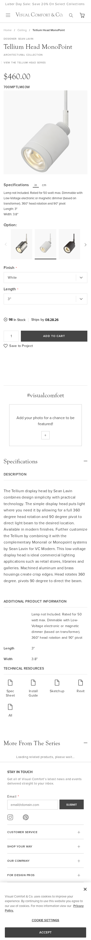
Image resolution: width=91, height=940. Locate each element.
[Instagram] (10, 817)
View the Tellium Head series (25, 62)
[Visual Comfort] (39, 15)
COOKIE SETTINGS (45, 920)
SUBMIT (71, 804)
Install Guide (33, 693)
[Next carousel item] (84, 244)
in (35, 185)
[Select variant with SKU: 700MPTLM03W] (45, 244)
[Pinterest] (26, 817)
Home (8, 30)
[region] (45, 911)
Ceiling (22, 30)
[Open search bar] (71, 15)
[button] (82, 15)
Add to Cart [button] (54, 336)
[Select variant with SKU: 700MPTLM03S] (21, 244)
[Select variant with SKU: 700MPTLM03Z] (69, 244)
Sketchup (57, 691)
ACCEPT (45, 932)
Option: (10, 225)
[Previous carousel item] (6, 244)
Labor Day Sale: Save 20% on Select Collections (45, 3)
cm (44, 185)
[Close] (85, 889)
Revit (80, 691)
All (10, 715)
